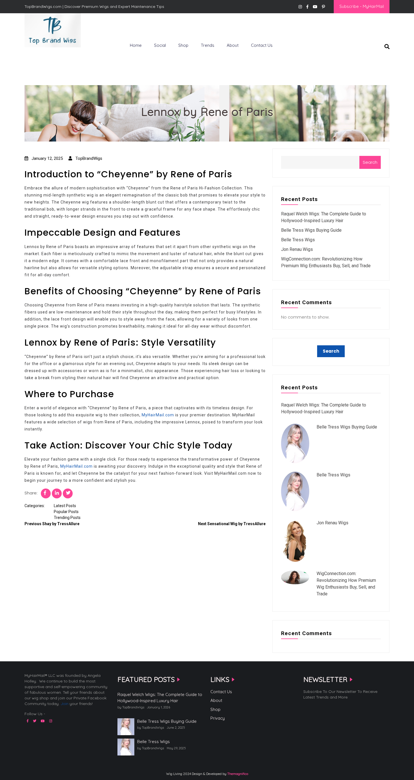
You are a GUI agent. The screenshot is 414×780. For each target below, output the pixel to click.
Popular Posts (66, 511)
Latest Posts (65, 505)
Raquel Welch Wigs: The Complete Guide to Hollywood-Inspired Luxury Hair (159, 698)
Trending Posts (67, 517)
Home (136, 45)
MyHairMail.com (158, 415)
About (233, 45)
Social (160, 45)
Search (370, 162)
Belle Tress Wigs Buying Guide (311, 230)
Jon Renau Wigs (297, 249)
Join (64, 703)
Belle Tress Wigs (298, 239)
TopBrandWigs (88, 158)
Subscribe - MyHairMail (361, 6)
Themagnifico (237, 774)
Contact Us (262, 45)
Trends (207, 45)
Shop (183, 45)
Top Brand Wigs (45, 56)
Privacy (217, 718)
